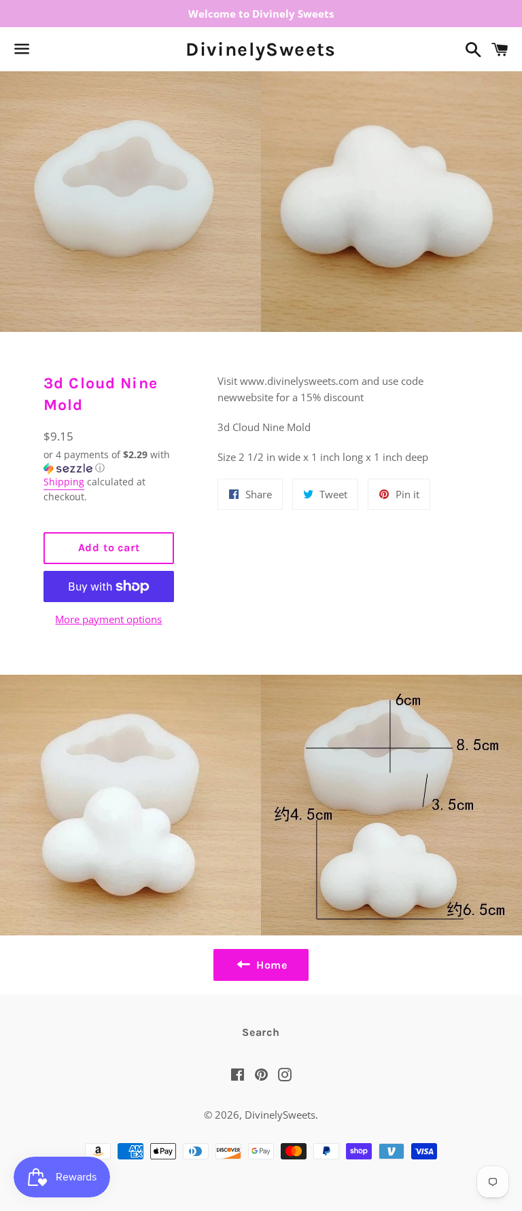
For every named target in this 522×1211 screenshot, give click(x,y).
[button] (109, 461)
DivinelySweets (261, 49)
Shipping (64, 481)
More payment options (108, 619)
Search (261, 1032)
